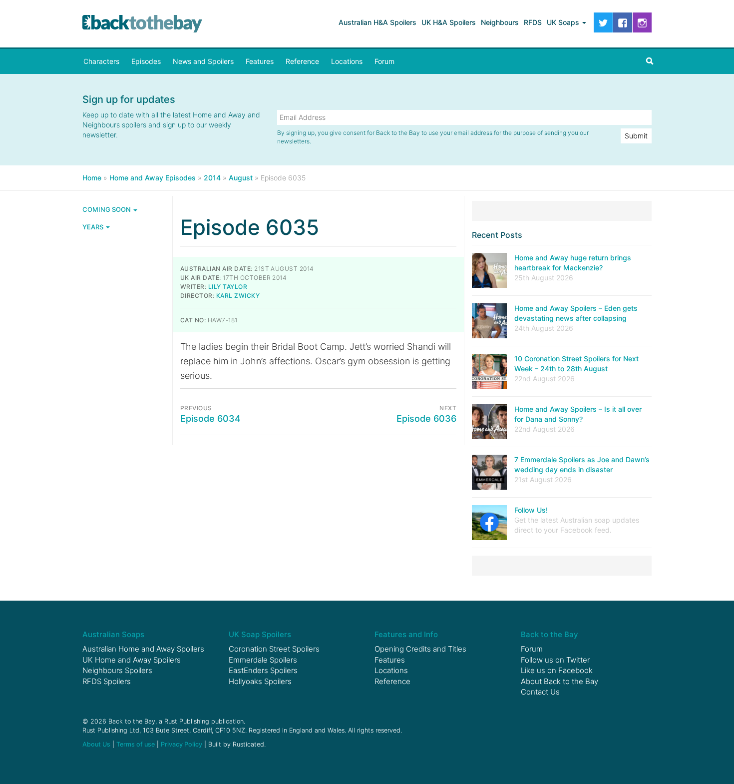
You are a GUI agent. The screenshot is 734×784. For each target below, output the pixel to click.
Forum (384, 61)
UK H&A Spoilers (448, 22)
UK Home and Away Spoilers (131, 660)
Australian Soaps (113, 634)
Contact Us (540, 692)
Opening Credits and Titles (420, 649)
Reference (302, 61)
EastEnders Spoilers (263, 670)
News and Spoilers (203, 61)
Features (260, 61)
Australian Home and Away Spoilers (143, 649)
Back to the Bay (142, 23)
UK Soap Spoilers (260, 634)
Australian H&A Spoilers (377, 22)
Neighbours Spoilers (117, 670)
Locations (347, 61)
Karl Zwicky (238, 295)
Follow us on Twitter (555, 660)
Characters (101, 61)
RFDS (533, 22)
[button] (649, 61)
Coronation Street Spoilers (274, 649)
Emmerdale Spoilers (263, 660)
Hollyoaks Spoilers (260, 681)
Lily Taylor (227, 286)
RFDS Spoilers (106, 681)
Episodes (146, 61)
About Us (96, 744)
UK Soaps (564, 22)
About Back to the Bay (559, 681)
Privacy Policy (181, 744)
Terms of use (135, 744)
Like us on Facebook (557, 670)
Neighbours (500, 22)
